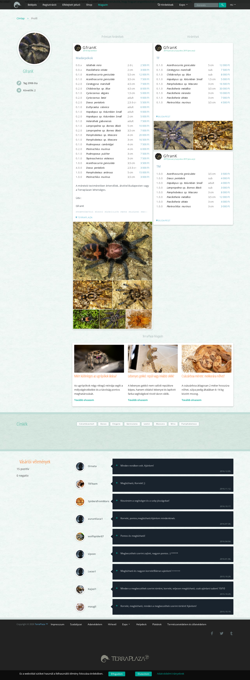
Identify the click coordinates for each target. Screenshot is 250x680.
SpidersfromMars (98, 501)
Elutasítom (143, 674)
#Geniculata (112, 212)
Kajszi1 (92, 589)
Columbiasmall (86, 424)
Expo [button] (182, 4)
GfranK (89, 47)
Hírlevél (112, 624)
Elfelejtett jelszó (71, 4)
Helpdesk (141, 624)
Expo (125, 624)
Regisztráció (49, 4)
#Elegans (134, 212)
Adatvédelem (95, 624)
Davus (103, 424)
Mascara (160, 424)
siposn (92, 554)
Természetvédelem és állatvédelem (186, 624)
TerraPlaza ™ (41, 624)
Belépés (32, 4)
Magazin (103, 4)
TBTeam (92, 484)
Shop (89, 4)
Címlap (21, 18)
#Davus (99, 212)
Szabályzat (76, 624)
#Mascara (147, 212)
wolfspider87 (96, 536)
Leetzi (147, 424)
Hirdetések (166, 4)
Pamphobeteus (189, 424)
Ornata (92, 466)
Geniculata (132, 424)
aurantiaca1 (95, 519)
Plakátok (157, 624)
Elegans (116, 424)
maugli (92, 606)
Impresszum (57, 624)
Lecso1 (92, 571)
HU (232, 4)
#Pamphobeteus (84, 212)
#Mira (124, 212)
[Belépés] (222, 5)
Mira (173, 424)
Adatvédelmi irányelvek (170, 673)
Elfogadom (117, 674)
